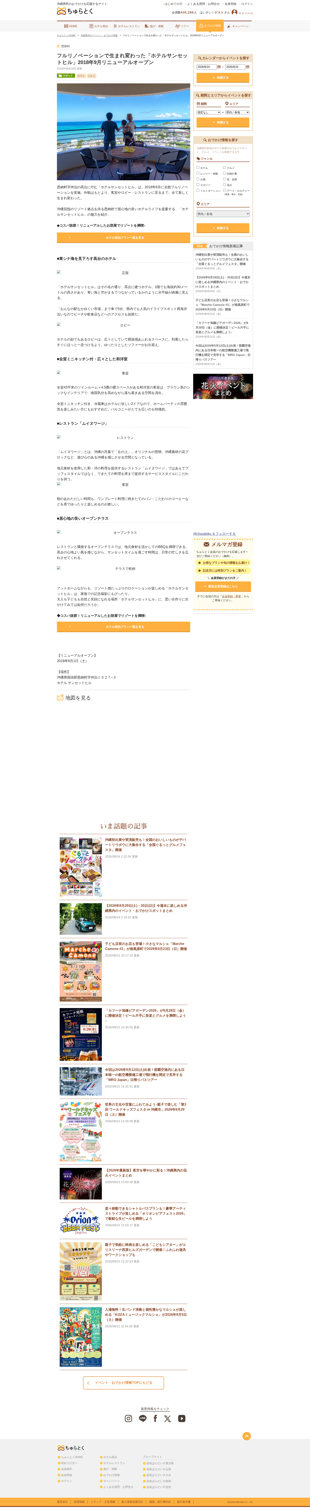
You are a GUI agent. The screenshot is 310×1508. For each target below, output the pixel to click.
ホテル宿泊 (101, 26)
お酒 (202, 179)
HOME (73, 26)
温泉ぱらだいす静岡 (158, 1481)
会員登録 (230, 3)
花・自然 (232, 179)
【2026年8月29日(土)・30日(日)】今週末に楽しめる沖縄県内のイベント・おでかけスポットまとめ (222, 282)
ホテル (204, 168)
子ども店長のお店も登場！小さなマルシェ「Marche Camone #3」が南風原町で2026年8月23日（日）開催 (222, 304)
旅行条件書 (184, 1501)
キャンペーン (240, 26)
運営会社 (62, 1501)
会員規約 (66, 1469)
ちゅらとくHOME (72, 1457)
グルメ (231, 168)
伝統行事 (232, 173)
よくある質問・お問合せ (203, 3)
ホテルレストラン (129, 26)
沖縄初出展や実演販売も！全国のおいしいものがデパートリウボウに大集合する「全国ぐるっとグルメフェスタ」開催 (222, 259)
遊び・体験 (157, 26)
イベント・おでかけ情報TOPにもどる (123, 1382)
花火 (229, 185)
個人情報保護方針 (132, 1501)
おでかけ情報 (212, 25)
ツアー (185, 26)
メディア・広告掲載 (103, 1501)
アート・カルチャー (236, 192)
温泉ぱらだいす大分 (158, 1475)
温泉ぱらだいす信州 (158, 1487)
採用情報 (79, 1501)
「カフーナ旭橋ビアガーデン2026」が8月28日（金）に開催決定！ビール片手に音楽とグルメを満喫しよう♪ (222, 327)
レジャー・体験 (209, 173)
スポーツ (205, 185)
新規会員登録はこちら (223, 586)
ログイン (247, 3)
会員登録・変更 (231, 596)
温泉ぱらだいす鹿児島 (160, 1463)
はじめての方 (173, 3)
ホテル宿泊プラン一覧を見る (125, 237)
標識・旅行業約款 (160, 1501)
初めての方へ (69, 1463)
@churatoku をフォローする (214, 534)
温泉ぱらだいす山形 (158, 1469)
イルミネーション (210, 190)
